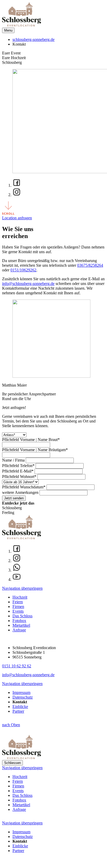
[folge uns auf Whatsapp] (58, 568)
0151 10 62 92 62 (16, 666)
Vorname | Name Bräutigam (35, 449)
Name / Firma (14, 460)
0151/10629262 (23, 270)
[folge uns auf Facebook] (58, 183)
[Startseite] (21, 25)
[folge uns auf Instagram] (58, 192)
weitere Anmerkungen (20, 492)
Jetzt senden (14, 498)
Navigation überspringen (22, 588)
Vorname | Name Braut (31, 439)
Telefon (18, 465)
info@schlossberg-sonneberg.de (28, 283)
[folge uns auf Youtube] (58, 577)
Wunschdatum (23, 487)
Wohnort (19, 476)
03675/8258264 (90, 265)
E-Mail (18, 471)
